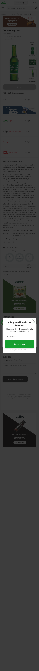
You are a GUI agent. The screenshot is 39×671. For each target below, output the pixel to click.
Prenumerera (19, 344)
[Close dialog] (33, 321)
